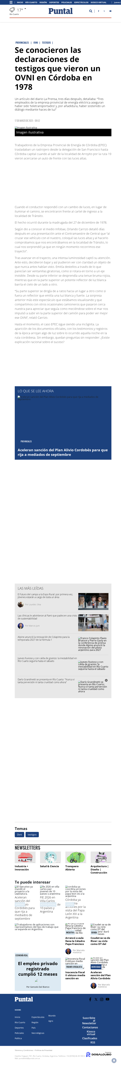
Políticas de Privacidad (43, 1050)
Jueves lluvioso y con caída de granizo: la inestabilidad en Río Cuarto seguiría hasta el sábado (47, 660)
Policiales (66, 2)
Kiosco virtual (91, 1033)
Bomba (94, 932)
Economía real (21, 955)
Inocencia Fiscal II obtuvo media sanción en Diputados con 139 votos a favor (75, 980)
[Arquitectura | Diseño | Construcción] (101, 857)
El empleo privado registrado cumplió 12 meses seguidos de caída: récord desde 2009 (38, 976)
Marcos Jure (34, 625)
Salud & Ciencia (49, 866)
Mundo (51, 1015)
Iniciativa (70, 932)
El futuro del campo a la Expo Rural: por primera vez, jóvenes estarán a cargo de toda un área (45, 596)
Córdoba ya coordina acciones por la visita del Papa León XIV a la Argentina (75, 908)
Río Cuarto (31, 2)
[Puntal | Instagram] (102, 999)
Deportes (54, 2)
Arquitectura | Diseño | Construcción (100, 869)
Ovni (19, 834)
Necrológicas (38, 1033)
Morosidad (19, 904)
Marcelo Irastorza (79, 951)
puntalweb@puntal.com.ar (29, 1058)
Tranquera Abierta (72, 868)
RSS (92, 1042)
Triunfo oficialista (74, 967)
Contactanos (90, 1027)
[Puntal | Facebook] (98, 11)
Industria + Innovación (22, 868)
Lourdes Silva (35, 604)
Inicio (20, 2)
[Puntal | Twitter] (104, 11)
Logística (70, 904)
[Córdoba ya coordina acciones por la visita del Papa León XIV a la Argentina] (75, 896)
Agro (50, 1021)
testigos (32, 834)
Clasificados (89, 1038)
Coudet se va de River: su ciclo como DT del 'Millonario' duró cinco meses (100, 945)
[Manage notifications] (114, 1060)
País (34, 1027)
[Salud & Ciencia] (50, 857)
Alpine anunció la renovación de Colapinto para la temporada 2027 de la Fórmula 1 (44, 638)
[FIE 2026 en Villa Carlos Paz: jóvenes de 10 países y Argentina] (50, 893)
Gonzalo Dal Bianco (39, 986)
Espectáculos (81, 2)
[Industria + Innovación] (25, 857)
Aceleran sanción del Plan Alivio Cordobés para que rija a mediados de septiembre (63, 452)
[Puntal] (24, 1001)
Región (43, 2)
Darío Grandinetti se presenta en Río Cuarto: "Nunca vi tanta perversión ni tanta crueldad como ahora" (46, 681)
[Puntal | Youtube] (110, 11)
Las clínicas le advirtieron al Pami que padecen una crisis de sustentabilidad (47, 617)
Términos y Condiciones (24, 1050)
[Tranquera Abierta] (75, 857)
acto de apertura (48, 904)
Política (18, 1038)
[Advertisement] (88, 181)
